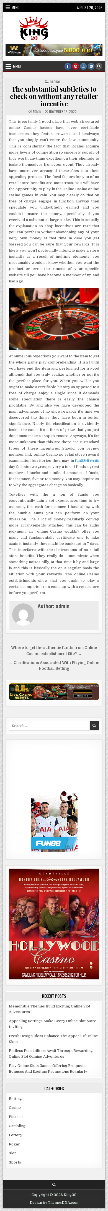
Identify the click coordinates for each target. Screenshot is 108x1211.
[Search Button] (99, 66)
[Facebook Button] (68, 66)
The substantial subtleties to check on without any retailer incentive (54, 96)
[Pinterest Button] (75, 66)
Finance (16, 1117)
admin (37, 111)
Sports (15, 1162)
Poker (14, 1144)
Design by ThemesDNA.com (54, 1203)
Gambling (17, 1126)
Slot (12, 1153)
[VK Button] (91, 66)
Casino (55, 81)
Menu (15, 7)
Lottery (15, 1135)
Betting (15, 1099)
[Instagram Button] (83, 66)
